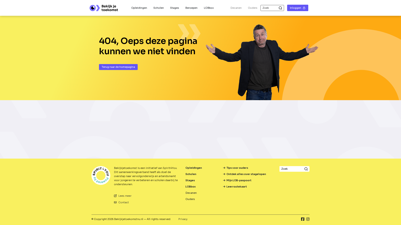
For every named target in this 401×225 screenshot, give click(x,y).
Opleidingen (139, 8)
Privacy (182, 219)
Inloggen (295, 8)
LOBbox (209, 8)
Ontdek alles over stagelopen (246, 174)
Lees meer (125, 196)
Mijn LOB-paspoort (239, 180)
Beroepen (191, 8)
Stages (174, 8)
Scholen (158, 8)
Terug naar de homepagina (118, 67)
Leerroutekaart (237, 186)
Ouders (252, 8)
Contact (123, 202)
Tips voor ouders (237, 168)
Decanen (236, 8)
